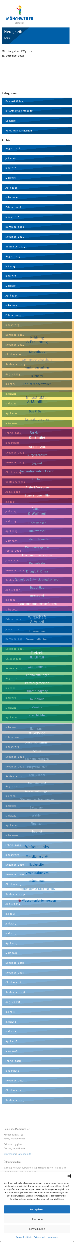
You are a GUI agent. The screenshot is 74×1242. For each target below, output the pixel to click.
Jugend (37, 463)
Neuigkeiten (37, 864)
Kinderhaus (37, 351)
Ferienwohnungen (37, 675)
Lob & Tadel (37, 775)
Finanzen (37, 823)
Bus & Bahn (37, 411)
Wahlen (37, 815)
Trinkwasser (37, 531)
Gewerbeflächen (37, 639)
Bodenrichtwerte (37, 539)
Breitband (37, 595)
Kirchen (37, 479)
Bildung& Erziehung (37, 339)
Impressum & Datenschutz (37, 889)
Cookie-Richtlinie (24, 1237)
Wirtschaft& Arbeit (37, 619)
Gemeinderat (37, 783)
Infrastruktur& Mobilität (37, 399)
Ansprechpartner (37, 742)
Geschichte (37, 715)
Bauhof (37, 831)
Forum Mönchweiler (37, 384)
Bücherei (37, 376)
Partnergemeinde (37, 683)
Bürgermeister (37, 767)
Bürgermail (37, 881)
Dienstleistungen (37, 759)
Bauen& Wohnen (37, 511)
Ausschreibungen (37, 791)
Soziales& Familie (37, 435)
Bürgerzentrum (37, 455)
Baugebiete (37, 563)
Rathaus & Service (37, 730)
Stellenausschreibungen (37, 799)
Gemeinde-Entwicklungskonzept (37, 579)
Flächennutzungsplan (37, 555)
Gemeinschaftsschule (37, 359)
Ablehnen (37, 1219)
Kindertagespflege (37, 367)
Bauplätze (37, 587)
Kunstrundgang (37, 691)
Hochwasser (37, 523)
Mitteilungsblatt (37, 856)
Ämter (37, 750)
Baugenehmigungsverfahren (37, 603)
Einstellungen (37, 1228)
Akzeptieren (37, 1209)
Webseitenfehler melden (38, 900)
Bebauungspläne (37, 547)
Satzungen (37, 807)
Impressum (53, 1237)
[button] (68, 1176)
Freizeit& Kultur (37, 655)
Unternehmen (37, 631)
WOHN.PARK (37, 447)
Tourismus (37, 699)
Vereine (37, 707)
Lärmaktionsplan (37, 419)
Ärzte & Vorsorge (37, 487)
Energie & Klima (37, 571)
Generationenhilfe (37, 495)
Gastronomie (37, 666)
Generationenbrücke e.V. (37, 471)
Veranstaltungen (37, 873)
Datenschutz (40, 1237)
